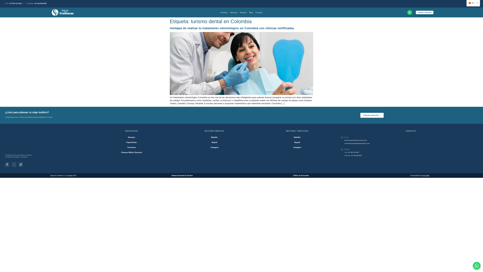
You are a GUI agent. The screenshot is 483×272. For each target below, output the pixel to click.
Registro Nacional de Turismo (182, 175)
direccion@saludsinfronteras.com (355, 140)
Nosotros (224, 12)
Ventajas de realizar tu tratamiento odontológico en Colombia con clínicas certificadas (232, 28)
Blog (251, 12)
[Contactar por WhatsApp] (476, 265)
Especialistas (131, 142)
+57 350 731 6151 (15, 3)
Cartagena (214, 147)
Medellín (214, 137)
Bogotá (214, 142)
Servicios (233, 12)
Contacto (259, 12)
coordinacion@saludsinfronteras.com (357, 143)
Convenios (131, 147)
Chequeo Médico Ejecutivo (131, 152)
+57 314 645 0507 (40, 3)
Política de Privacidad (301, 175)
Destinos (243, 12)
